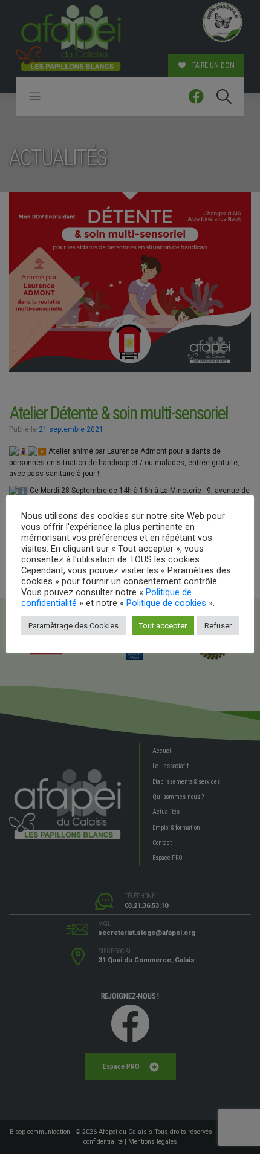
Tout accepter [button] (163, 625)
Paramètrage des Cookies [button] (73, 625)
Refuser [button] (218, 625)
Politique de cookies (166, 603)
